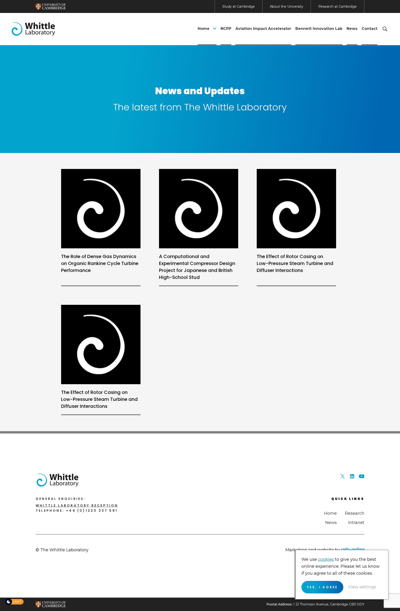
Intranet (356, 522)
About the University (286, 6)
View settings (362, 586)
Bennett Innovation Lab (318, 28)
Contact (369, 28)
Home (203, 28)
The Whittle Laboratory (33, 29)
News (352, 28)
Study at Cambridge (238, 6)
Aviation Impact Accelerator (263, 28)
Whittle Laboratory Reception (77, 505)
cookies (326, 559)
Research (354, 513)
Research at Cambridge (337, 6)
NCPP (226, 28)
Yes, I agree (322, 587)
